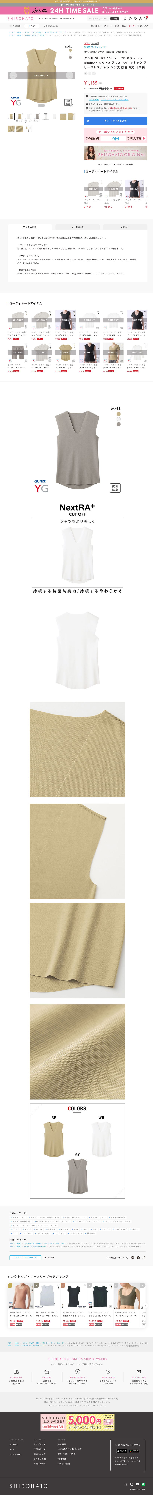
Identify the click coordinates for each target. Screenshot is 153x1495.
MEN (19, 32)
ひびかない (59, 1233)
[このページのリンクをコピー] (144, 1257)
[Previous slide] (13, 75)
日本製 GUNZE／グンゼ (75, 1218)
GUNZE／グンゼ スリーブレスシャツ (53, 1221)
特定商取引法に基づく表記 (70, 1449)
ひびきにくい (76, 1233)
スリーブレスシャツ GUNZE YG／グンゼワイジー (35, 1226)
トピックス (143, 26)
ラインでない (43, 1233)
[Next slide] (69, 75)
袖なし (135, 1229)
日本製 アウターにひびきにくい (44, 1218)
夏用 (76, 1229)
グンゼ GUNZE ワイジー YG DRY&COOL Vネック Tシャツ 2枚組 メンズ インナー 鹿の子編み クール (41, 335)
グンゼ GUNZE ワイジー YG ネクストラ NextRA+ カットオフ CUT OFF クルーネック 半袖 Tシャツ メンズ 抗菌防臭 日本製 (65, 368)
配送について (40, 1454)
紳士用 (39, 1229)
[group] (45, 118)
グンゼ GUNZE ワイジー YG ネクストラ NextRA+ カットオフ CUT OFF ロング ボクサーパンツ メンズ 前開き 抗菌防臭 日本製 (18, 368)
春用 (85, 1229)
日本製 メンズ (19, 1218)
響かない (91, 1233)
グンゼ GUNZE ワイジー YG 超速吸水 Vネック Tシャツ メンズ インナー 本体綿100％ (113, 335)
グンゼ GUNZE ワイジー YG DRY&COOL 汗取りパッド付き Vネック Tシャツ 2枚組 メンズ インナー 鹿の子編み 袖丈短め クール (41, 368)
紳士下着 (65, 1229)
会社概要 (62, 1444)
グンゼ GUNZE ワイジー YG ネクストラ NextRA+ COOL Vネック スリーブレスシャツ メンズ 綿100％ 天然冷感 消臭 (89, 368)
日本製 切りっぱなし (22, 1221)
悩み (124, 26)
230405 (16, 1229)
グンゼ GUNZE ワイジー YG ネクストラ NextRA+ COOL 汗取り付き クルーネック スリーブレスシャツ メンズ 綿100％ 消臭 (65, 335)
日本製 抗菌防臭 (118, 1218)
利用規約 (62, 1459)
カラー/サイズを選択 (115, 121)
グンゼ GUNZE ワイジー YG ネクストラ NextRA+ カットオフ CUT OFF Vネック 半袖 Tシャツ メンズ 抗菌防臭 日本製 (113, 368)
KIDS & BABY (16, 1454)
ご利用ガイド (40, 1449)
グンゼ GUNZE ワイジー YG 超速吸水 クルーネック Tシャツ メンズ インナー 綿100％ (89, 335)
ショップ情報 (64, 1464)
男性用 (28, 1229)
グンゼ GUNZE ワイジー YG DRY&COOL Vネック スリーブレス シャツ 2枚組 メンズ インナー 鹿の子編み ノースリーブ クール (18, 335)
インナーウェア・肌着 (33, 32)
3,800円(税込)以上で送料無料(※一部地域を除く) (77, 1)
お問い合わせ (40, 1464)
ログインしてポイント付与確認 (114, 99)
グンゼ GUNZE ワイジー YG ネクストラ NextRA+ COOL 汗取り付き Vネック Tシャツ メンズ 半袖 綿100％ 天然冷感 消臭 (137, 335)
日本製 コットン (98, 1218)
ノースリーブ (121, 1229)
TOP (11, 32)
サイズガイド (40, 1444)
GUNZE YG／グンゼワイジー (35, 35)
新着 (117, 26)
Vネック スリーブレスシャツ (117, 1221)
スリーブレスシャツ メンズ (87, 1221)
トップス (106, 1229)
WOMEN (14, 1444)
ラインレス (27, 1233)
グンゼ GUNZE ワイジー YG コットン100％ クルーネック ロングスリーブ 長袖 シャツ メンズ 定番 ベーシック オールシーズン (137, 368)
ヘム (15, 1233)
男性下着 (51, 1229)
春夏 (95, 1229)
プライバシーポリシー (68, 1454)
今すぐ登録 (94, 99)
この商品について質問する (25, 1257)
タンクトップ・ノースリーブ (55, 32)
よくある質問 (40, 1459)
